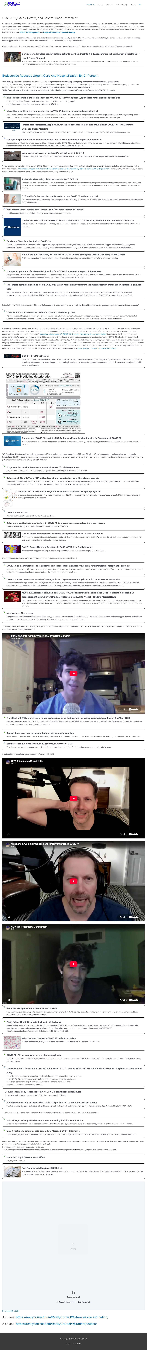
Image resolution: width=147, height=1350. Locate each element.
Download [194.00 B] (10, 1311)
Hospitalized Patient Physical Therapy (59, 32)
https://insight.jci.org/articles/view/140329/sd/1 (97, 348)
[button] (140, 4)
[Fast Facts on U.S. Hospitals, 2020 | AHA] (73, 1172)
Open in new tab (83, 1302)
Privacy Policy (121, 4)
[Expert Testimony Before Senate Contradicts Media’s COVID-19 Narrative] (73, 1132)
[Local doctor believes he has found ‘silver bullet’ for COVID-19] (73, 156)
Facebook (70, 1344)
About (100, 4)
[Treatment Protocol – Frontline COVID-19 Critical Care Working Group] (73, 315)
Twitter (78, 1344)
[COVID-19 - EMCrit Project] (73, 360)
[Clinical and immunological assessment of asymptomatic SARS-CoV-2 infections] (73, 536)
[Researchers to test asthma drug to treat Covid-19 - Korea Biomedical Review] (73, 211)
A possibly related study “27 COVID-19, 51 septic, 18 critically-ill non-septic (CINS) (73, 334)
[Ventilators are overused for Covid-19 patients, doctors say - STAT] (73, 745)
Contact (109, 4)
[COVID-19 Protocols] (73, 514)
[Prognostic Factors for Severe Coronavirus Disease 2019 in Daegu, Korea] (73, 468)
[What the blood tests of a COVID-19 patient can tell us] (73, 1042)
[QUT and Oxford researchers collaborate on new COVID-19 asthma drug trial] (73, 199)
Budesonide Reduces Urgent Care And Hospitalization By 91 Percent (50, 75)
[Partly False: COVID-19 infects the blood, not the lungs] (73, 1026)
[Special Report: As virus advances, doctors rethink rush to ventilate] (73, 734)
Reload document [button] (65, 1302)
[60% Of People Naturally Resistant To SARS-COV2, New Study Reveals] (73, 549)
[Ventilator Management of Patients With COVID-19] (73, 1011)
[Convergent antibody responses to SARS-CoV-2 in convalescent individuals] (73, 1093)
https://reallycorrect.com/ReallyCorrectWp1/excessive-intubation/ (62, 1317)
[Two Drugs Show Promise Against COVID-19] (73, 244)
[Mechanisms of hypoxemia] (73, 616)
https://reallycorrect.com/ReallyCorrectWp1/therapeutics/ (56, 1324)
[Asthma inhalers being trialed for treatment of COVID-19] (73, 184)
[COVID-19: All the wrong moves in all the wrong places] (73, 1058)
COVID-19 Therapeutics (29, 32)
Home (133, 4)
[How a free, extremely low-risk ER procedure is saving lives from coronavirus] (73, 1121)
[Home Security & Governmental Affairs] (73, 1158)
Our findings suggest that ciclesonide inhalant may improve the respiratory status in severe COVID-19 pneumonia (64, 169)
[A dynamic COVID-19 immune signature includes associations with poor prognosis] (73, 498)
